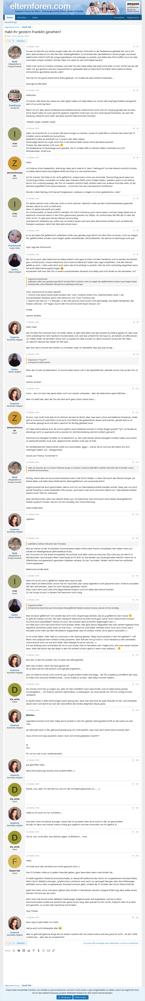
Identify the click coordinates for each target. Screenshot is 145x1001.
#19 (137, 710)
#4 (138, 157)
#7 (138, 254)
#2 (138, 90)
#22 (137, 808)
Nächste (20, 41)
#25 (137, 917)
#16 (137, 600)
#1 (138, 46)
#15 (137, 576)
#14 (137, 538)
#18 (137, 684)
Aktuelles (21, 17)
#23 (137, 832)
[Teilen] (134, 46)
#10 (137, 388)
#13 (137, 514)
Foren (10, 17)
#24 (137, 856)
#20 (137, 760)
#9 (138, 354)
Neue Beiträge (11, 22)
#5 (138, 198)
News (35, 17)
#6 (138, 230)
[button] (28, 17)
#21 (137, 784)
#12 (137, 462)
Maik (9, 36)
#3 (138, 128)
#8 (138, 322)
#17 (137, 655)
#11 (137, 412)
